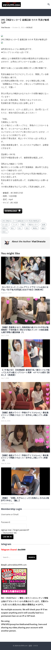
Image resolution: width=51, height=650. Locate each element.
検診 (23, 224)
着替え (4, 228)
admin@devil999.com (17, 565)
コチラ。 (41, 604)
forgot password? (21, 530)
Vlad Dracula (5, 27)
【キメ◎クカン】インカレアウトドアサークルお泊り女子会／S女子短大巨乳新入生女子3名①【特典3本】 (25, 288)
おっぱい (5, 224)
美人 (19, 228)
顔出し (4, 232)
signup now (6, 530)
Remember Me (10, 532)
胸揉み (35, 228)
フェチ (15, 224)
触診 (43, 228)
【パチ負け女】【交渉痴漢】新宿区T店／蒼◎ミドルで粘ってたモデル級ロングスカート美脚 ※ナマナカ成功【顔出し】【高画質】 (25, 372)
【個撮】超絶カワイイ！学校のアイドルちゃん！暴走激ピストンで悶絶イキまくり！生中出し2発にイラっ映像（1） (25, 415)
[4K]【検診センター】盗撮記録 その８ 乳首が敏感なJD (21, 221)
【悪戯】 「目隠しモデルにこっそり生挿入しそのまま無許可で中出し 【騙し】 (25, 499)
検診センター (33, 224)
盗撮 (43, 224)
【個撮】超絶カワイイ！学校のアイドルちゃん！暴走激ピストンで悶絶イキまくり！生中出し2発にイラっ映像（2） (25, 458)
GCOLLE (29, 27)
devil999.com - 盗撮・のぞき (28, 646)
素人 (12, 228)
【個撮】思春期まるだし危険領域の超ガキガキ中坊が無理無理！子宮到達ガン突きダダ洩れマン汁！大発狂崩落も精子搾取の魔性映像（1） (25, 330)
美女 (27, 228)
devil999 (21, 549)
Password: (5, 522)
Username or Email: (10, 514)
